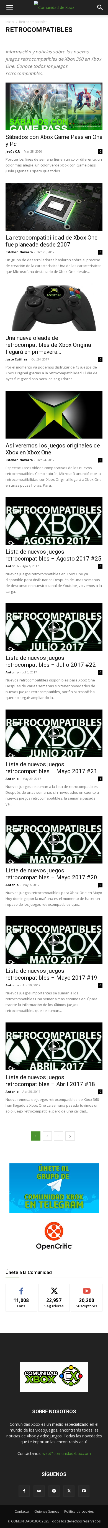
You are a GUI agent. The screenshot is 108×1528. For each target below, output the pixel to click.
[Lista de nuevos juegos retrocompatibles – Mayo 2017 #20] (54, 839)
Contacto (22, 1511)
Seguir (54, 1288)
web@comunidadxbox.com (66, 1453)
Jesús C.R (13, 151)
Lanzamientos (18, 41)
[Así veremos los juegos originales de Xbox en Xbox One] (54, 414)
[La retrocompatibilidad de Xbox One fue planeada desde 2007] (54, 206)
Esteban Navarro (19, 252)
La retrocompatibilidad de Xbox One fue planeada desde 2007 (51, 241)
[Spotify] (54, 1491)
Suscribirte (86, 1288)
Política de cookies (79, 1511)
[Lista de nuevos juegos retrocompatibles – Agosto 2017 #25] (54, 521)
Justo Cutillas (16, 359)
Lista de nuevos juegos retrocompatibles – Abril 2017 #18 (50, 1080)
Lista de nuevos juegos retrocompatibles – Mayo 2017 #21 (51, 768)
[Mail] (39, 1491)
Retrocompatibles (47, 41)
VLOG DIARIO (76, 41)
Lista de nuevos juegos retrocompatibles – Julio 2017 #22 (51, 661)
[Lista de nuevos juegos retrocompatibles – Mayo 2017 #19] (54, 940)
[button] (9, 7)
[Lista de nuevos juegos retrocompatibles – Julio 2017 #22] (54, 627)
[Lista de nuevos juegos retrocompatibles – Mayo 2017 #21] (54, 733)
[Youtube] (83, 1491)
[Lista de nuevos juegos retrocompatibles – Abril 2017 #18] (54, 1046)
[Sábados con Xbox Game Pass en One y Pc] (54, 106)
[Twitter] (68, 1491)
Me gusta (21, 1288)
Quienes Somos (46, 1511)
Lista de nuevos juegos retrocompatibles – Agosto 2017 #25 (53, 555)
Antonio (12, 566)
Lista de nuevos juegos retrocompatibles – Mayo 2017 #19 (51, 974)
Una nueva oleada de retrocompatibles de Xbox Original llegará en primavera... (49, 345)
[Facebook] (24, 1491)
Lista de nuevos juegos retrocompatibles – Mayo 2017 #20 (51, 874)
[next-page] (70, 1136)
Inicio (10, 21)
